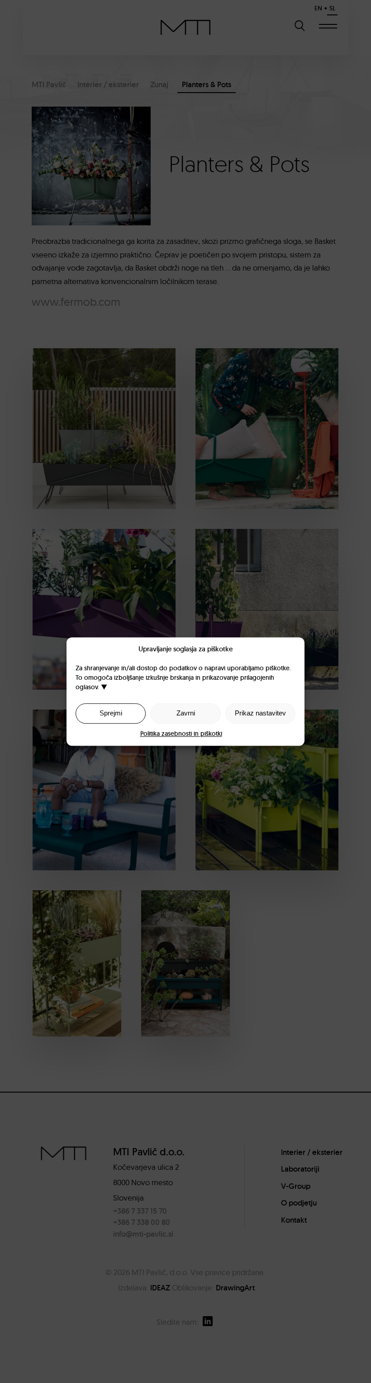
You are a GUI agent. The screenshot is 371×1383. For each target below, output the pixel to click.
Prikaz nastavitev (260, 713)
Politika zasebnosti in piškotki (181, 733)
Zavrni (185, 713)
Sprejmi (111, 713)
